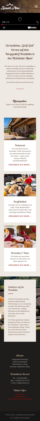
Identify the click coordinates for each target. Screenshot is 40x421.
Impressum (20, 397)
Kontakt (20, 394)
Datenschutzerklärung (20, 399)
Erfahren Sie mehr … (20, 165)
